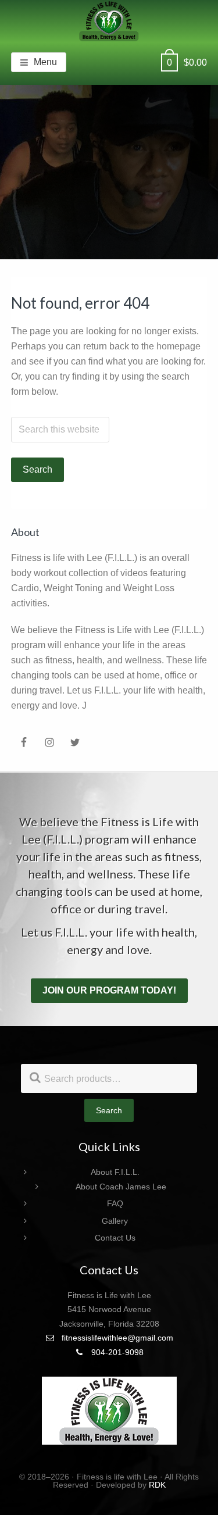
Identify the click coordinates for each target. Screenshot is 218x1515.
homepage (178, 346)
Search (109, 1110)
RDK (157, 1484)
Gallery (115, 1220)
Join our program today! (109, 990)
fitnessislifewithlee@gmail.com (116, 1337)
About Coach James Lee (121, 1186)
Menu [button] (45, 62)
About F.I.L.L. (115, 1172)
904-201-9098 (116, 1352)
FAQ (115, 1203)
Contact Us (115, 1237)
